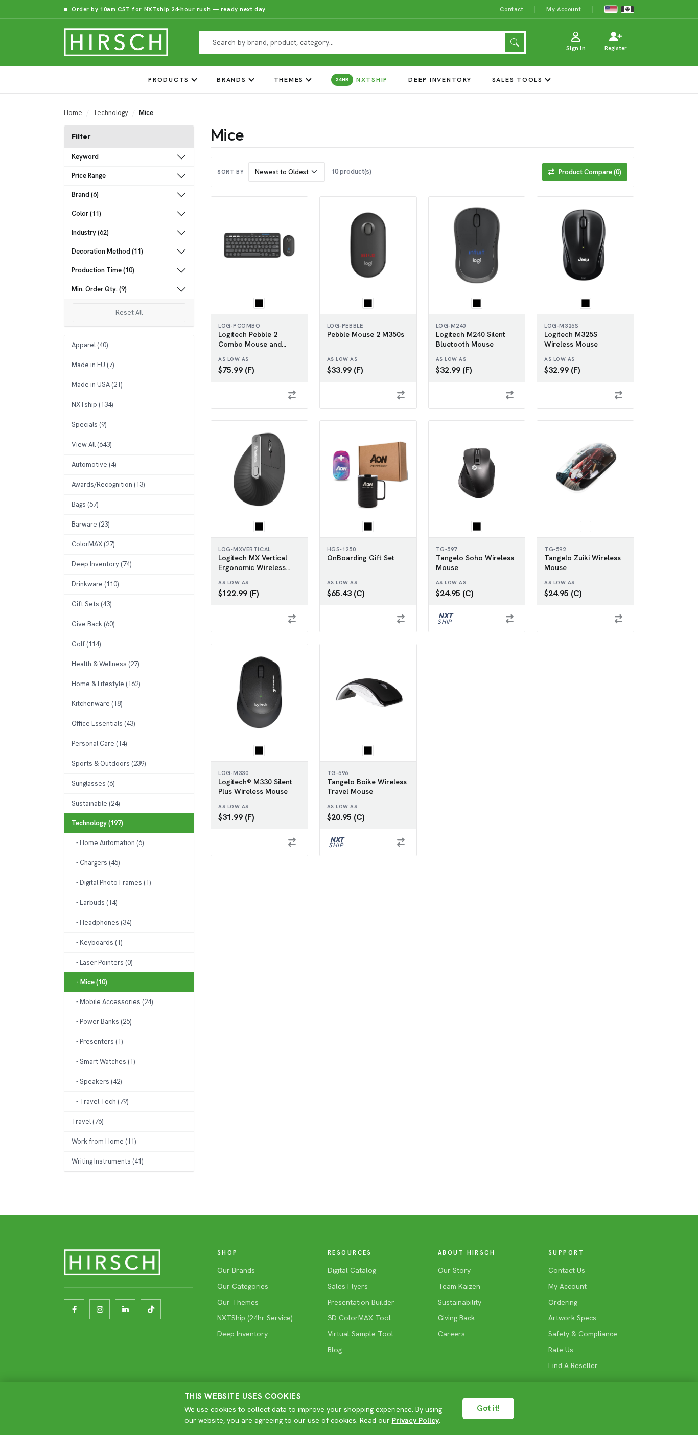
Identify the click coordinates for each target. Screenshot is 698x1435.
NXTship (361, 79)
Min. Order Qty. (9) (99, 289)
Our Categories (242, 1286)
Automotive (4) (94, 464)
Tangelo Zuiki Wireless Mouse (582, 562)
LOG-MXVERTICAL (244, 549)
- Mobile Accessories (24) (112, 1001)
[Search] (514, 42)
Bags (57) (85, 504)
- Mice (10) (89, 981)
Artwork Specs (572, 1318)
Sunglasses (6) (93, 783)
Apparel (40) (90, 344)
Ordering (562, 1302)
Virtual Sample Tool (360, 1333)
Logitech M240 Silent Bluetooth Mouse (470, 339)
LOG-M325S (561, 325)
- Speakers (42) (97, 1081)
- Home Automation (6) (108, 842)
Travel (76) (87, 1121)
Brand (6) (85, 194)
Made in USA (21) (97, 384)
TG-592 (555, 549)
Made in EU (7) (93, 364)
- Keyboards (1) (97, 942)
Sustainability (459, 1302)
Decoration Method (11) (107, 251)
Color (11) (86, 213)
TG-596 (337, 773)
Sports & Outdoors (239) (109, 763)
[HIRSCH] (116, 42)
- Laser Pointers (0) (102, 962)
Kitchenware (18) (97, 703)
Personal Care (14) (99, 743)
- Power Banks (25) (101, 1021)
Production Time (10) (103, 270)
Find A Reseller (573, 1365)
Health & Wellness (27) (105, 663)
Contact (511, 9)
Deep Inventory (440, 79)
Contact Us (566, 1270)
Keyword (85, 156)
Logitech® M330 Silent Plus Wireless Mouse (255, 786)
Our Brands (236, 1270)
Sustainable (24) (96, 803)
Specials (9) (89, 424)
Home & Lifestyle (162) (106, 683)
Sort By (230, 171)
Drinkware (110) (95, 584)
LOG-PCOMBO (239, 325)
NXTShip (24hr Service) (255, 1318)
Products (168, 79)
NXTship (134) (92, 404)
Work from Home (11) (104, 1141)
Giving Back (456, 1318)
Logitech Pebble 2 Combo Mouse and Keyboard (250, 339)
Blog (335, 1349)
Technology (110, 112)
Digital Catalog (352, 1270)
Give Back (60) (93, 624)
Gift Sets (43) (91, 604)
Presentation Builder (361, 1302)
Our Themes (238, 1302)
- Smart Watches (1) (103, 1061)
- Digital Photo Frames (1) (111, 882)
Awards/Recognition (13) (108, 484)
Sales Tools (517, 79)
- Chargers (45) (96, 862)
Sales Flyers (348, 1286)
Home (73, 112)
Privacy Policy (415, 1420)
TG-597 (446, 549)
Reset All (129, 312)
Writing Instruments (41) (107, 1161)
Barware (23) (90, 524)
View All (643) (91, 444)
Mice (146, 112)
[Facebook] (74, 1309)
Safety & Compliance (582, 1333)
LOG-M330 (233, 773)
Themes (289, 79)
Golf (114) (86, 644)
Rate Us (560, 1349)
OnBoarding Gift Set (360, 557)
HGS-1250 (341, 549)
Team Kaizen (459, 1286)
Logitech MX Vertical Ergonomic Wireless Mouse (252, 563)
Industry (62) (90, 232)
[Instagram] (99, 1309)
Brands (231, 79)
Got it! (488, 1408)
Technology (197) (97, 822)
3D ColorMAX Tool (359, 1318)
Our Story (454, 1270)
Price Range (89, 175)
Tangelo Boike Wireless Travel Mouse (367, 786)
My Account (563, 9)
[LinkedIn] (125, 1309)
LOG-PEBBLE (345, 325)
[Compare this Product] (292, 395)
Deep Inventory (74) (101, 564)
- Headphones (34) (101, 922)
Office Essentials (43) (103, 723)
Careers (451, 1333)
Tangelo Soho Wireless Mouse (475, 562)
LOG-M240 (451, 325)
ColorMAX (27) (93, 544)
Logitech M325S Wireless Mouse (571, 339)
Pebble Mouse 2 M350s (365, 334)
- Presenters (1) (97, 1041)
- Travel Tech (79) (100, 1101)
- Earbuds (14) (94, 902)
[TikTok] (151, 1309)
